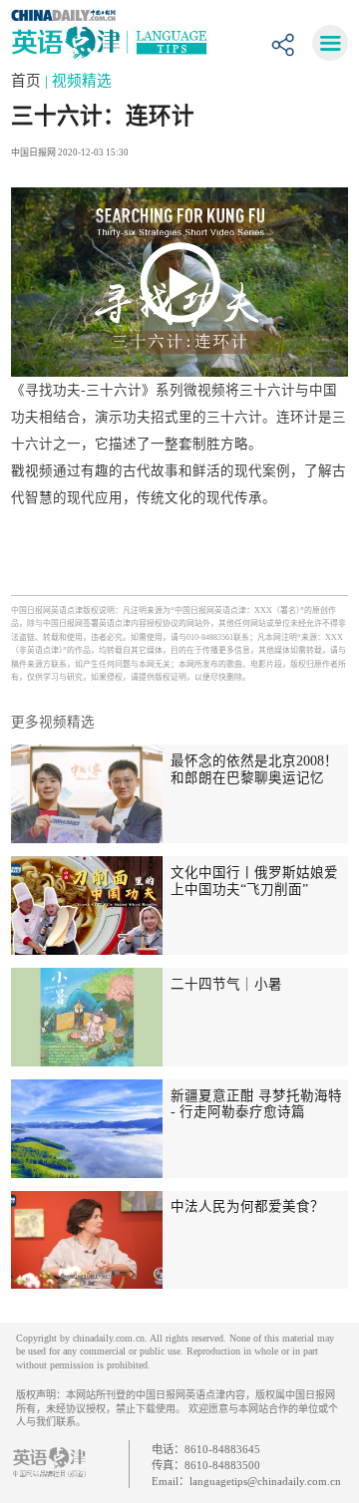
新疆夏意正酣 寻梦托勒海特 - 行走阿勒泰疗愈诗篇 (256, 1104)
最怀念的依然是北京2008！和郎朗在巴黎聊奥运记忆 (254, 769)
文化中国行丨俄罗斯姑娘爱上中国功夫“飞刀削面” (254, 881)
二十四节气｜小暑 (226, 984)
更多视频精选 (53, 722)
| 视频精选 (78, 81)
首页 (28, 81)
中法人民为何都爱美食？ (247, 1206)
